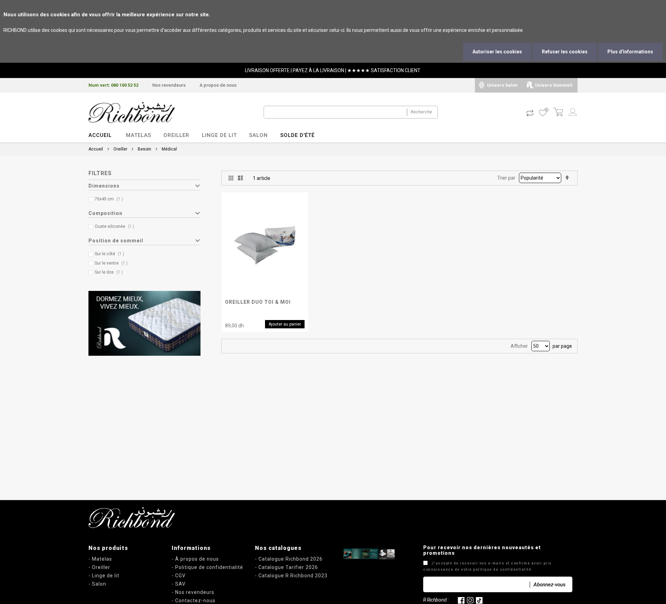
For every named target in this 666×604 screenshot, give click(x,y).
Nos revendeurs (169, 85)
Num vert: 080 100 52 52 (113, 85)
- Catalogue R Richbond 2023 (291, 575)
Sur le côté (111, 253)
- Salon (97, 584)
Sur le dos (110, 272)
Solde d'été (297, 135)
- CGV (179, 575)
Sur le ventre (113, 263)
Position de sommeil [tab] (115, 240)
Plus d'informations (630, 51)
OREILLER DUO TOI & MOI (258, 302)
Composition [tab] (105, 213)
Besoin (144, 149)
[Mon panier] (558, 113)
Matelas (138, 135)
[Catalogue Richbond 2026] (352, 554)
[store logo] (131, 112)
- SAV (179, 584)
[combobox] (350, 112)
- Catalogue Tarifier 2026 (286, 567)
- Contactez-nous (193, 600)
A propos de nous (218, 85)
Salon (258, 135)
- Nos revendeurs (193, 592)
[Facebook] (461, 600)
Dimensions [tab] (104, 186)
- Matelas (100, 559)
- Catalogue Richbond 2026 (289, 559)
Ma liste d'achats (543, 113)
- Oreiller (99, 567)
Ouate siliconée (116, 226)
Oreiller (176, 135)
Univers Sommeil (553, 85)
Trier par (506, 178)
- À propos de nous (195, 559)
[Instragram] (470, 600)
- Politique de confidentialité (207, 567)
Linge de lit (219, 135)
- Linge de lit (103, 575)
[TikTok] (479, 600)
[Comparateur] (529, 113)
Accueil (100, 135)
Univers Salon (502, 85)
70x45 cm (110, 199)
